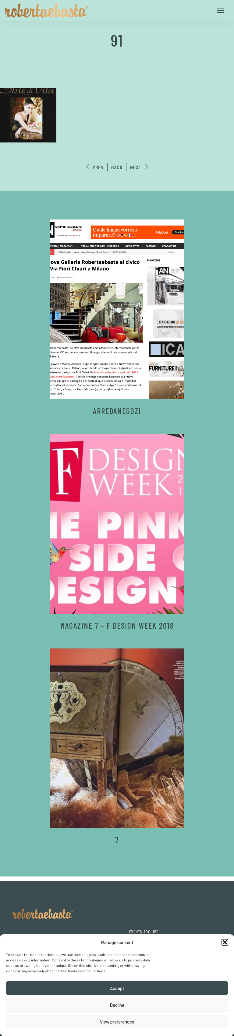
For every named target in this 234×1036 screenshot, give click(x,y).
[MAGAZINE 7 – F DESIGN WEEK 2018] (117, 523)
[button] (225, 942)
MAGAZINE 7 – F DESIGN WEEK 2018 (117, 625)
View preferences (117, 1021)
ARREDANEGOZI (117, 411)
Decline (117, 1005)
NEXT (136, 167)
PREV (97, 167)
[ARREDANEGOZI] (117, 309)
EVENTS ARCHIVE (143, 931)
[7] (117, 738)
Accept (117, 988)
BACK (116, 167)
